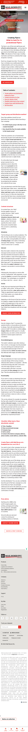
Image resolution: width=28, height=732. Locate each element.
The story (3, 583)
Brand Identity (4, 586)
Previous (1, 2)
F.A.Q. (2, 596)
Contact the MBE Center (10, 523)
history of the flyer (21, 50)
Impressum (11, 635)
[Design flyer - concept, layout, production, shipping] (14, 7)
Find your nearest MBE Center (14, 20)
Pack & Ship (3, 565)
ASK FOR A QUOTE (16, 730)
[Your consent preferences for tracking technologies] (26, 549)
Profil (2, 606)
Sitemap (4, 635)
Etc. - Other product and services (8, 572)
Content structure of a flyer (12, 97)
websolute (24, 702)
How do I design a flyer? (11, 99)
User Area (3, 604)
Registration (4, 609)
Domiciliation (4, 570)
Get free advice (9, 105)
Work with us (4, 588)
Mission (3, 581)
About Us (3, 580)
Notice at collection (8, 719)
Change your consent (16, 637)
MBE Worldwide (15, 632)
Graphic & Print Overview (14, 531)
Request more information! (11, 313)
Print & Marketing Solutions (7, 568)
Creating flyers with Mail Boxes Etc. (14, 103)
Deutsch (6, 632)
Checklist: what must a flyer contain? (14, 101)
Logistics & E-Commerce (6, 566)
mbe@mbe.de (14, 654)
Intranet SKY (5, 640)
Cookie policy (5, 637)
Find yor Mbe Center (22, 730)
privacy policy (20, 635)
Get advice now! (7, 82)
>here (20, 477)
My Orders (3, 608)
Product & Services (5, 585)
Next (26, 2)
